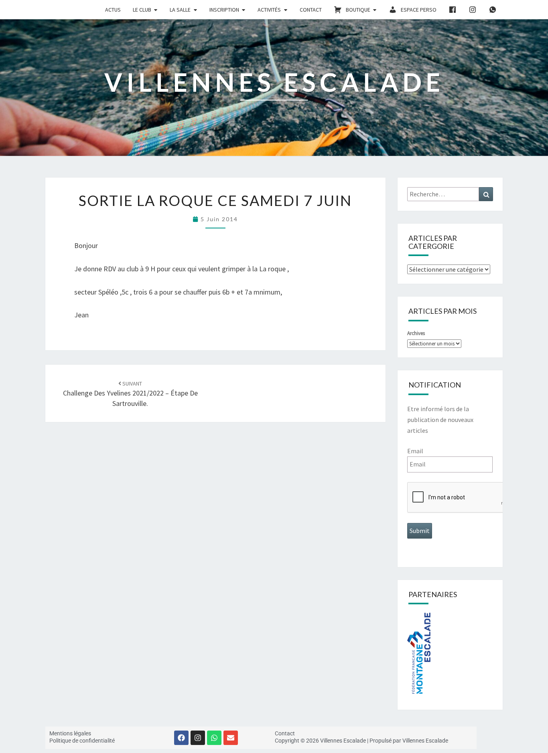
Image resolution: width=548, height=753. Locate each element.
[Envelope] (230, 738)
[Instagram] (198, 738)
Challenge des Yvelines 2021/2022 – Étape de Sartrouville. (130, 394)
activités (269, 9)
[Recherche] (486, 194)
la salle (180, 9)
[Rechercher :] (450, 194)
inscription (224, 9)
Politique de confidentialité (82, 740)
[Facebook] (181, 738)
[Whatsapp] (214, 738)
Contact (311, 9)
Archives (416, 333)
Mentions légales (70, 733)
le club (142, 9)
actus (113, 9)
